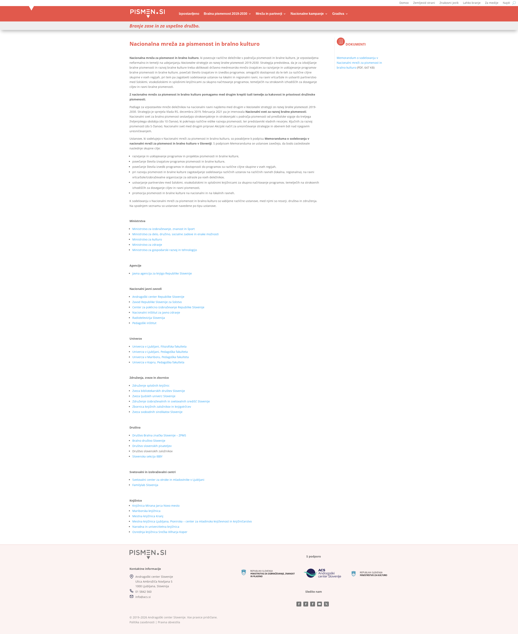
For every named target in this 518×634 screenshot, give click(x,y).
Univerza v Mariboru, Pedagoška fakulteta (160, 357)
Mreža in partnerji (269, 13)
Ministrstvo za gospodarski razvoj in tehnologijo (164, 250)
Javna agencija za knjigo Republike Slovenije (162, 273)
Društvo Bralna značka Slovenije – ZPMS (159, 435)
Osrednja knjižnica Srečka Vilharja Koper (159, 532)
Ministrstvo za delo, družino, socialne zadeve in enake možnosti (175, 234)
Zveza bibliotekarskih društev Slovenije (158, 391)
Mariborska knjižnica (146, 511)
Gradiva (338, 13)
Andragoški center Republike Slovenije (158, 297)
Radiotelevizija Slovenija (148, 318)
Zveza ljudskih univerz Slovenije (153, 396)
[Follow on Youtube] (319, 604)
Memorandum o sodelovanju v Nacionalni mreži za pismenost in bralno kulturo (359, 62)
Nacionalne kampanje (307, 13)
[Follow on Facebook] (298, 604)
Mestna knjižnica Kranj (147, 516)
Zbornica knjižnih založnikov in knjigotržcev (161, 406)
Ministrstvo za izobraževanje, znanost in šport (163, 229)
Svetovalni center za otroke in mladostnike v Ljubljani (168, 480)
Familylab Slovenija (145, 485)
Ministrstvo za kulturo (147, 239)
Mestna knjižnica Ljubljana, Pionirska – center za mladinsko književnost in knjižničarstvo (192, 521)
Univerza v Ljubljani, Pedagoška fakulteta (160, 352)
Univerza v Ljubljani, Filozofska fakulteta (159, 346)
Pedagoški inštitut (144, 323)
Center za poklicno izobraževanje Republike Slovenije (168, 307)
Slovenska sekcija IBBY (147, 456)
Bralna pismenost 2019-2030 (225, 13)
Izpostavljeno (189, 13)
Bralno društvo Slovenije (148, 441)
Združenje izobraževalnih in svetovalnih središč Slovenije (171, 401)
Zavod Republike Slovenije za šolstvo (157, 302)
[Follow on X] (326, 604)
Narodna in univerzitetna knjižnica (155, 527)
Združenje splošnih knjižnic (151, 385)
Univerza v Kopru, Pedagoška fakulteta (158, 362)
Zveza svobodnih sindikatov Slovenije (157, 412)
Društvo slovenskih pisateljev (152, 446)
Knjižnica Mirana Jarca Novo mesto (155, 505)
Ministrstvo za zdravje (147, 245)
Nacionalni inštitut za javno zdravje (156, 312)
